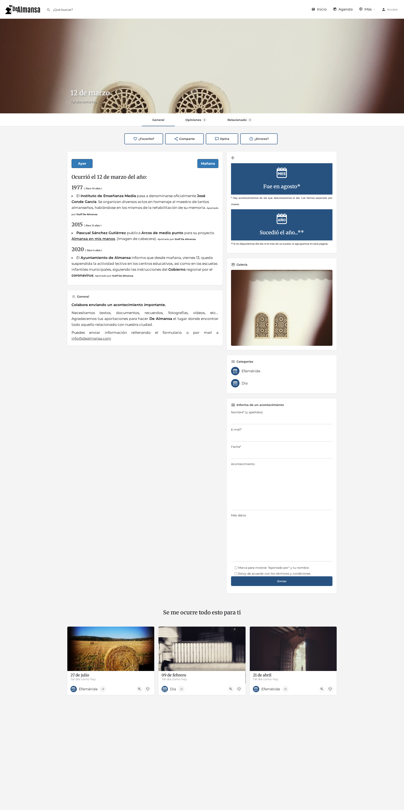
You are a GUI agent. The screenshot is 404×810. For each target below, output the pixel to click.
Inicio (321, 9)
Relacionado (239, 120)
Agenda (345, 9)
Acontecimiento (243, 464)
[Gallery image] (281, 308)
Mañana (208, 164)
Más (368, 9)
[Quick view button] (139, 689)
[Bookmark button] (147, 689)
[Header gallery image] (202, 66)
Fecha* (236, 447)
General (158, 120)
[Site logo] (23, 9)
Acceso (392, 9)
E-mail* (236, 429)
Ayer (82, 164)
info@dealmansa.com (91, 338)
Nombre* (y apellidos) (247, 412)
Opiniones (195, 120)
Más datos (238, 515)
